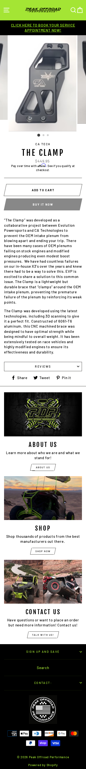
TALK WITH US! (43, 634)
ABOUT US (43, 467)
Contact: (43, 682)
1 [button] (38, 135)
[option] (43, 28)
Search (43, 667)
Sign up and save (42, 651)
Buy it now (43, 204)
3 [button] (48, 135)
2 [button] (44, 135)
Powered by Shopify (43, 765)
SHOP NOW (43, 551)
